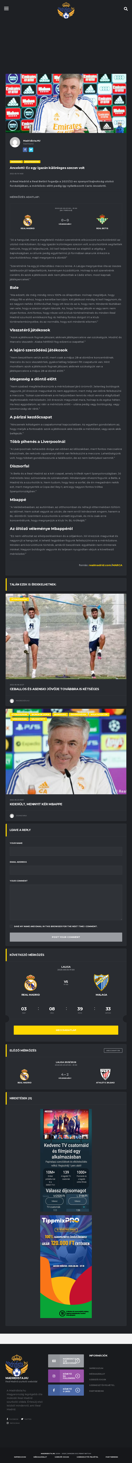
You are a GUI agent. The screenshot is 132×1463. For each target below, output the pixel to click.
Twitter (27, 1419)
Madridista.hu (48, 1453)
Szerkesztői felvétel (102, 1385)
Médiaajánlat (97, 1374)
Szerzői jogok (97, 1379)
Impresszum (96, 1368)
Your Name (16, 843)
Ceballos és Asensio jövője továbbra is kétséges (54, 689)
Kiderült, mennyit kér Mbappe (36, 804)
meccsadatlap (66, 1030)
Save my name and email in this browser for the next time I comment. (55, 926)
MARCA (117, 565)
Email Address (18, 862)
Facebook (13, 1419)
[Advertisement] (66, 43)
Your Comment (19, 881)
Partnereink (96, 1391)
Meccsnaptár (113, 1050)
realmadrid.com (100, 565)
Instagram (14, 1423)
